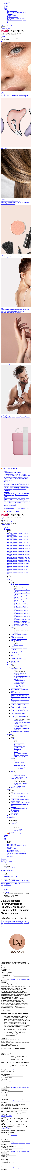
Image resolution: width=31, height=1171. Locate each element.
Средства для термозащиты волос (20, 714)
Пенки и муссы (18, 726)
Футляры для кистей (19, 786)
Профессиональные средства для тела (11, 309)
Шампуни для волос (21, 483)
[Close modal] (11, 1074)
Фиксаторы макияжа (20, 756)
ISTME (16, 633)
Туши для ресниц (19, 762)
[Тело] (10, 789)
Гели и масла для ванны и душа (16, 498)
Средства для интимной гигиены (13, 501)
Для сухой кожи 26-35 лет (21, 603)
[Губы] (14, 771)
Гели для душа (18, 829)
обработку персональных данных (20, 979)
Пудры (16, 750)
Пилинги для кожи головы (18, 707)
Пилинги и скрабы (16, 654)
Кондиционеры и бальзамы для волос (14, 202)
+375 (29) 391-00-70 (6, 521)
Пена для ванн (15, 311)
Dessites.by (14, 1135)
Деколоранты (17, 679)
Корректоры (17, 749)
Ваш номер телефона (7, 975)
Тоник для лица (18, 645)
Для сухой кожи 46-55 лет (21, 606)
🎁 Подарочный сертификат (9, 468)
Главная (6, 527)
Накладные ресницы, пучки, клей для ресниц (22, 767)
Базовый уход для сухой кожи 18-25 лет (18, 557)
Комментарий (5, 1086)
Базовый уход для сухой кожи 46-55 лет (18, 561)
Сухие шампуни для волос (18, 713)
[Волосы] (12, 664)
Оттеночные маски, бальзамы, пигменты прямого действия (20, 682)
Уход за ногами (15, 811)
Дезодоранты (14, 813)
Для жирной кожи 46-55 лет (22, 624)
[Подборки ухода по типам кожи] (29, 584)
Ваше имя (4, 974)
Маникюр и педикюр (7, 364)
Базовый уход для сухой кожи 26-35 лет (18, 558)
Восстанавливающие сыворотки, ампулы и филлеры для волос (16, 486)
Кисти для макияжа (23, 493)
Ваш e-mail (4, 1079)
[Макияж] (12, 734)
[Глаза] (14, 758)
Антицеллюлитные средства (19, 808)
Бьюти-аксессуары (9, 495)
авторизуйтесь (12, 1069)
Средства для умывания (10, 96)
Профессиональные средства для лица (15, 474)
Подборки (7, 2)
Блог (5, 8)
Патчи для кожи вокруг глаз (18, 659)
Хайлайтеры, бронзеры (20, 753)
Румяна (16, 752)
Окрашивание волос (6, 201)
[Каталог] (9, 575)
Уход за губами (15, 661)
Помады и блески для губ (21, 777)
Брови (8, 257)
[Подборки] (10, 529)
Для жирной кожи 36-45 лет (22, 622)
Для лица (27, 417)
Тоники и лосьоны (9, 478)
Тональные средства (19, 746)
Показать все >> (21, 96)
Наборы (13, 732)
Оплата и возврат (12, 15)
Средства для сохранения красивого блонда (18, 705)
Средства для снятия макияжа (20, 477)
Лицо (2, 92)
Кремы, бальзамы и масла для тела (16, 502)
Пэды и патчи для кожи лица (19, 658)
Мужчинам (4, 415)
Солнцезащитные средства (18, 651)
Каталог (6, 3)
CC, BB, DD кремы (19, 747)
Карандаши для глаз (19, 765)
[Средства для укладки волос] (27, 716)
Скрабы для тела (15, 801)
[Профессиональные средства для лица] (14, 627)
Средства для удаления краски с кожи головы (20, 685)
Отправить (4, 980)
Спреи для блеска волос (20, 725)
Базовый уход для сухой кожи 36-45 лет (18, 560)
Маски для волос (15, 692)
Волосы (3, 199)
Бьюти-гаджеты (5, 148)
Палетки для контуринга (21, 755)
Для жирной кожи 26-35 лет (22, 621)
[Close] (7, 520)
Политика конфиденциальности (16, 18)
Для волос (17, 417)
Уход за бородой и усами (8, 417)
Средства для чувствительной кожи (14, 475)
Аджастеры (17, 744)
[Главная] (12, 517)
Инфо (5, 9)
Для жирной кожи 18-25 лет (22, 619)
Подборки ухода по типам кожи (10, 93)
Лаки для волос (18, 720)
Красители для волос (20, 673)
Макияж (3, 255)
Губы (11, 257)
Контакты (10, 23)
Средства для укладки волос (19, 716)
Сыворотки (14, 652)
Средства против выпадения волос (20, 709)
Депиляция (14, 814)
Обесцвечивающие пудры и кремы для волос (22, 676)
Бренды (6, 5)
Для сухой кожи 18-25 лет (21, 601)
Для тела (22, 417)
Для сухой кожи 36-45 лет (21, 604)
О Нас (9, 21)
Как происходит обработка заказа (16, 12)
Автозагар (13, 807)
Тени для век (17, 764)
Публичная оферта (12, 17)
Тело (2, 308)
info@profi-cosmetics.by (10, 876)
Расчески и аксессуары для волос (20, 731)
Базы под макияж (19, 743)
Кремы (12, 646)
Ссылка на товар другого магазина (11, 1080)
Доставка (9, 14)
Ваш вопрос (4, 1166)
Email (2, 977)
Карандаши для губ (19, 775)
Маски (12, 655)
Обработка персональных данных (16, 20)
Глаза (5, 257)
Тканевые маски (15, 656)
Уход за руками (15, 810)
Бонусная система (12, 11)
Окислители (17, 674)
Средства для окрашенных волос (20, 703)
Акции (6, 6)
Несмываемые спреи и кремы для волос (16, 488)
